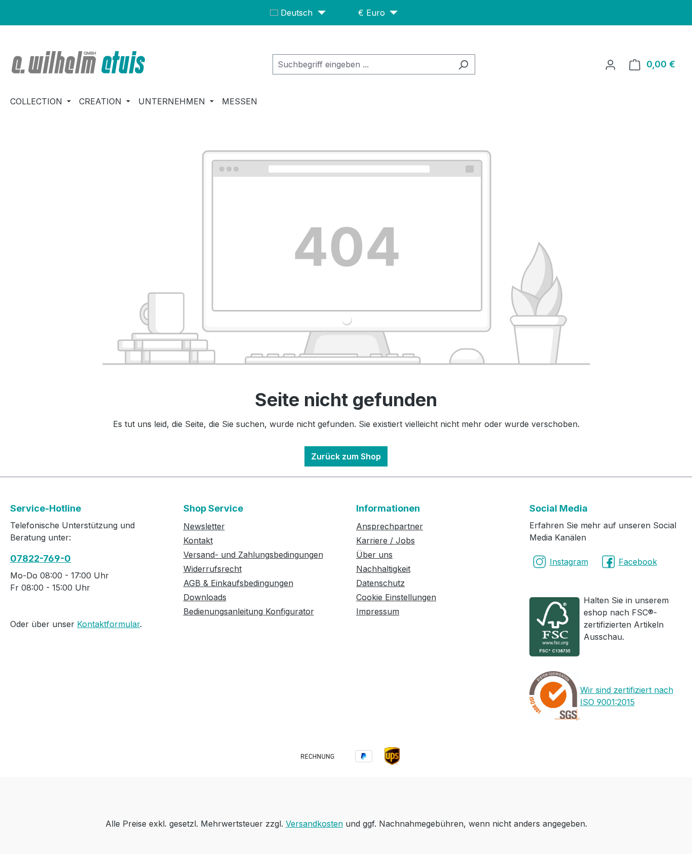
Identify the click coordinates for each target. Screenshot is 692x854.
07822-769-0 (40, 558)
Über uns (374, 555)
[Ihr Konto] (610, 64)
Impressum (377, 611)
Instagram (569, 562)
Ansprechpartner (389, 526)
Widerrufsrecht (212, 569)
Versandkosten (314, 824)
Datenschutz (380, 583)
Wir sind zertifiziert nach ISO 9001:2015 (626, 696)
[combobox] (362, 64)
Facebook (638, 562)
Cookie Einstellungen (396, 597)
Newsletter (204, 526)
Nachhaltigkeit (383, 569)
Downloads (204, 597)
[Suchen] (463, 64)
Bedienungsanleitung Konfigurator (248, 611)
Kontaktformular (108, 624)
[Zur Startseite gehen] (79, 62)
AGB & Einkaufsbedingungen (238, 583)
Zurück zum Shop (346, 456)
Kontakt (198, 540)
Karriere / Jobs (385, 540)
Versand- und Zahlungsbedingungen (253, 555)
